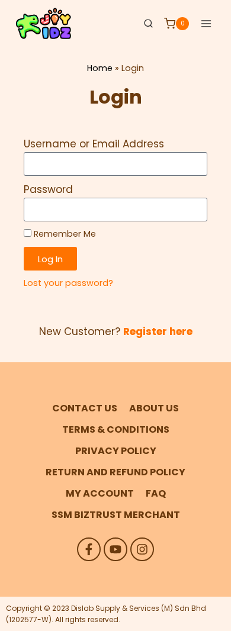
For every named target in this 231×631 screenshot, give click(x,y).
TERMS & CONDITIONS (115, 429)
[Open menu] (206, 23)
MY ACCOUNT (100, 493)
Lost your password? (68, 283)
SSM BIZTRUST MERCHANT (116, 514)
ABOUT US (154, 408)
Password (48, 189)
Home (100, 68)
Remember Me (63, 234)
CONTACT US (84, 408)
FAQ (156, 493)
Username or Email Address (94, 144)
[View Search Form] (148, 24)
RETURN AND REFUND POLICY (115, 472)
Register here (157, 331)
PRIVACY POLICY (115, 451)
